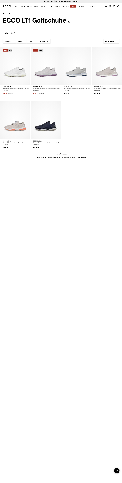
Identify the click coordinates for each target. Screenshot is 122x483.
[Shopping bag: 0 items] (118, 6)
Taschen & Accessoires (61, 6)
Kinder (36, 6)
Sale (73, 6)
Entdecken (80, 6)
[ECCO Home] (7, 6)
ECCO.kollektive (92, 6)
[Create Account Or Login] (106, 6)
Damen (22, 6)
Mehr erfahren (81, 157)
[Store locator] (110, 6)
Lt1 (9, 13)
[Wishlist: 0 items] (114, 6)
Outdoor (43, 6)
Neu (16, 6)
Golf (50, 6)
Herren (29, 6)
